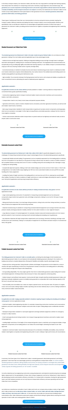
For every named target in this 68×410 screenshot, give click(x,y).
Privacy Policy (42, 407)
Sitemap (36, 407)
